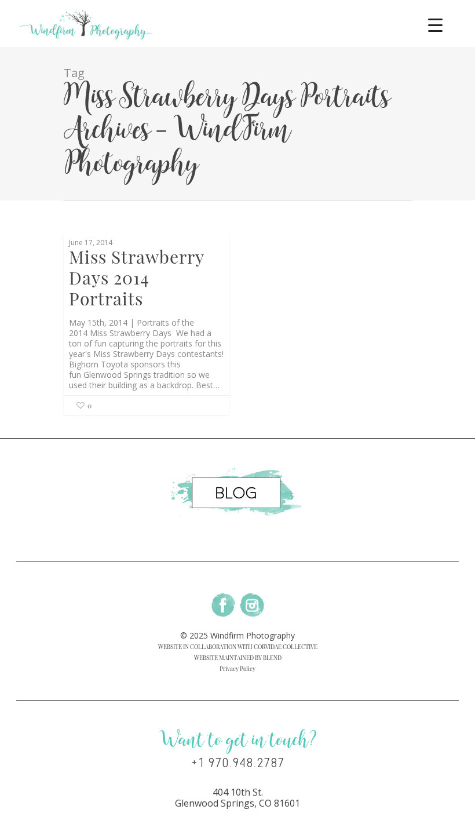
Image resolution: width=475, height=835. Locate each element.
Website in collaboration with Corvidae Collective (237, 647)
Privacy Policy (237, 669)
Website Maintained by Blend (238, 658)
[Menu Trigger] (435, 25)
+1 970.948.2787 (237, 763)
